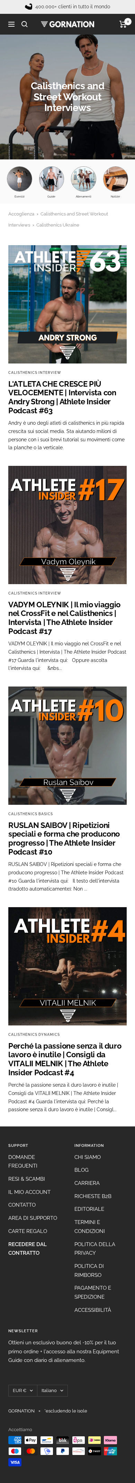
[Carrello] (123, 24)
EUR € (19, 1390)
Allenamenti (83, 196)
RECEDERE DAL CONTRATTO (27, 1248)
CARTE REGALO (27, 1231)
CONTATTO (22, 1205)
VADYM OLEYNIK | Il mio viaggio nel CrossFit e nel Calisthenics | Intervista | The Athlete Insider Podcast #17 (64, 618)
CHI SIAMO (87, 1157)
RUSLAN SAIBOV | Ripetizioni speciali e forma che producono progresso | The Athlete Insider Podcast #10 (64, 838)
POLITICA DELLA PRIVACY (94, 1248)
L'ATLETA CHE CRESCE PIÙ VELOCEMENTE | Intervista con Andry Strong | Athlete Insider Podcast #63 (62, 397)
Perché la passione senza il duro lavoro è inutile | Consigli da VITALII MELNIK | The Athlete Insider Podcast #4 (64, 1059)
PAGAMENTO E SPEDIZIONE (92, 1292)
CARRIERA (87, 1183)
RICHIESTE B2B (92, 1196)
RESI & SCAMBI (26, 1179)
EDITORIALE (89, 1209)
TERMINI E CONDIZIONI (89, 1226)
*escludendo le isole (65, 1410)
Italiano (49, 1390)
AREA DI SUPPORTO (32, 1218)
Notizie (115, 196)
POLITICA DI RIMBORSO (89, 1270)
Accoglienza (21, 214)
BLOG (81, 1170)
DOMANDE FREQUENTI (22, 1161)
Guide (51, 196)
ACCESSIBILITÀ (92, 1310)
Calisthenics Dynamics (34, 1035)
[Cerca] (24, 24)
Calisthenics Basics (30, 814)
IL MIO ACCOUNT (29, 1192)
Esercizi (20, 196)
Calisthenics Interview (34, 373)
